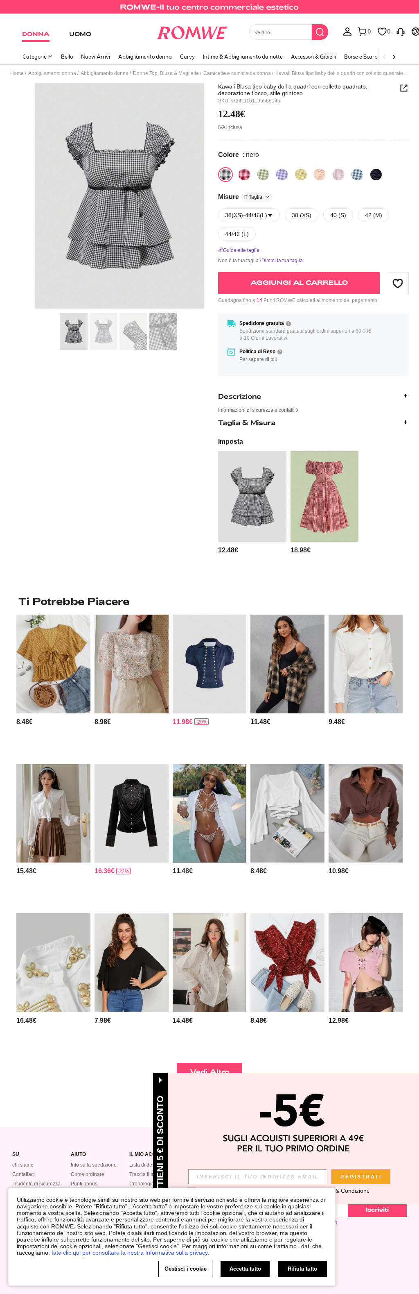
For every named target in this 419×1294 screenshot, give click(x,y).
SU (15, 1154)
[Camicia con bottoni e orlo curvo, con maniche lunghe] (366, 664)
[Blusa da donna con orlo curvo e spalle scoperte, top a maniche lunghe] (210, 813)
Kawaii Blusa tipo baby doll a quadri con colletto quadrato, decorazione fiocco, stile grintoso (292, 89)
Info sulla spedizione (94, 1165)
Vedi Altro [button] (210, 1071)
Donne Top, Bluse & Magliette (166, 73)
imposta (230, 441)
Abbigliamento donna (145, 56)
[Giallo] (300, 174)
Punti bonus (84, 1184)
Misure (240, 196)
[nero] (225, 174)
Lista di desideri (146, 1165)
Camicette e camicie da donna (237, 73)
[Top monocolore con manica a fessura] (132, 962)
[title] (209, 601)
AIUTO (78, 1154)
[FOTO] (119, 196)
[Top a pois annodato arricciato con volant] (287, 962)
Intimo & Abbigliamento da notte (243, 56)
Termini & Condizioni (341, 1190)
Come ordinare (87, 1174)
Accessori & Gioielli (313, 56)
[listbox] (347, 31)
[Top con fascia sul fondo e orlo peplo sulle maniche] (287, 813)
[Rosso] (244, 174)
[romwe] (191, 31)
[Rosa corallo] (319, 174)
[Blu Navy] (357, 174)
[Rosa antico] (338, 174)
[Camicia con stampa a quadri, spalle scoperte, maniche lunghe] (287, 664)
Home (17, 73)
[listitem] (252, 502)
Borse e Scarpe (362, 56)
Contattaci (23, 1174)
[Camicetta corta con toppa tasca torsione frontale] (366, 813)
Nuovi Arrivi (95, 56)
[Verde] (263, 174)
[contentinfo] (228, 550)
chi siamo (23, 1165)
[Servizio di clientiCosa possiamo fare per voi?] (400, 31)
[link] (209, 10)
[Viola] (282, 174)
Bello (67, 56)
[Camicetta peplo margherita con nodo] (53, 664)
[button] (398, 283)
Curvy (187, 56)
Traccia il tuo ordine (151, 1174)
